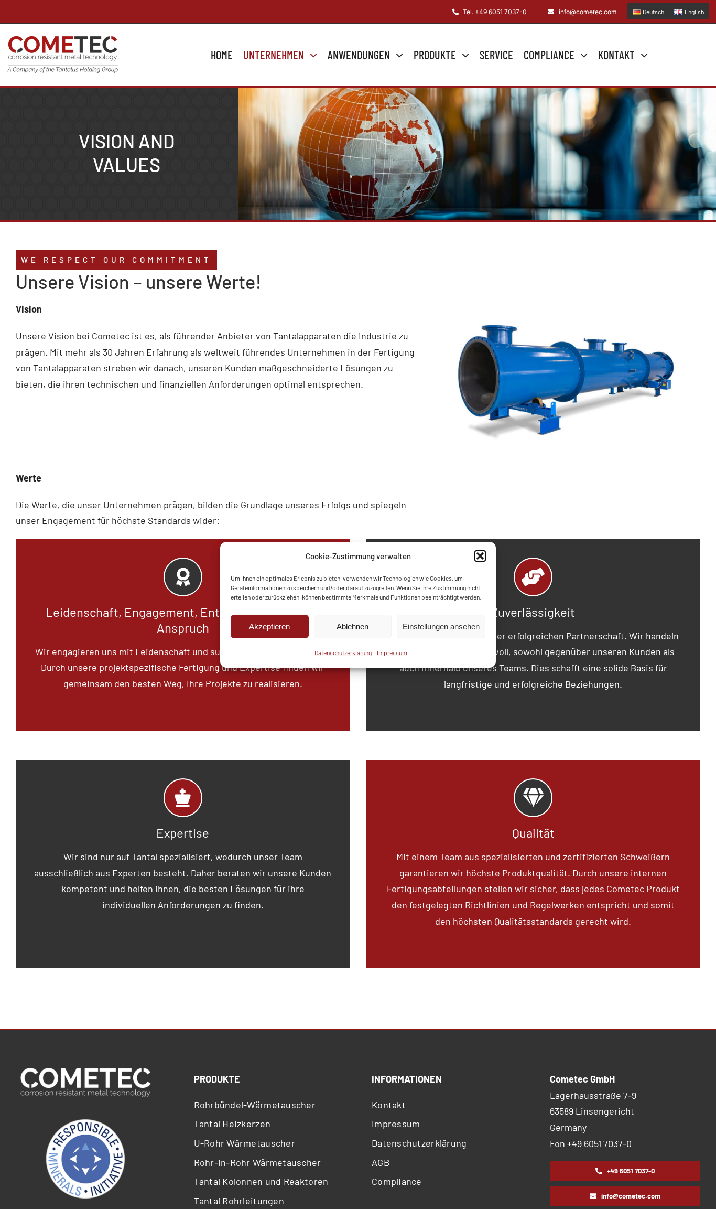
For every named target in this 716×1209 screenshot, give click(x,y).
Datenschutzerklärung (343, 652)
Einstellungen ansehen (441, 626)
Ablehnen (352, 626)
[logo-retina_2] (62, 41)
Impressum (392, 652)
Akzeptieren (269, 626)
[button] (480, 556)
